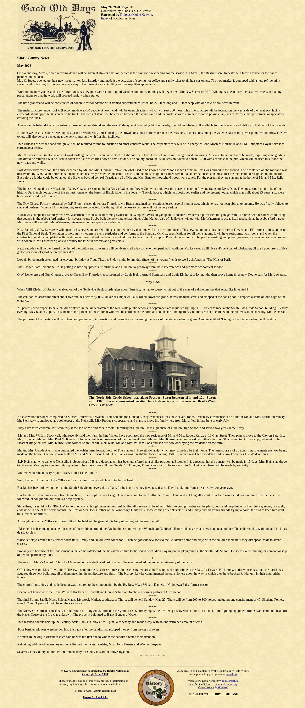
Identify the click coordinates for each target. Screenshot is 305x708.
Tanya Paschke (230, 680)
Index (105, 18)
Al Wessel (222, 687)
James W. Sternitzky (226, 684)
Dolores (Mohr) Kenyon (136, 14)
